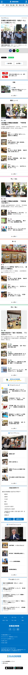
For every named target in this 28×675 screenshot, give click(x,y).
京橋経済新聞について (6, 634)
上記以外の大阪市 (8, 506)
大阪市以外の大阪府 (9, 509)
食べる (7, 5)
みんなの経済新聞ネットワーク (14, 656)
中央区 (6, 499)
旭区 (5, 501)
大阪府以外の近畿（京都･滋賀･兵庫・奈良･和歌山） (14, 512)
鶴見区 (6, 504)
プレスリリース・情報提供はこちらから (10, 636)
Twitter (14, 629)
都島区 (6, 494)
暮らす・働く (21, 5)
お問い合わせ (4, 640)
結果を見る (19, 519)
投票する (9, 519)
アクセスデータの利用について (8, 638)
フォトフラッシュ (5, 17)
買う (17, 5)
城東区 (6, 496)
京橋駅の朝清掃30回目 (5, 45)
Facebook (10, 629)
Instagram (17, 629)
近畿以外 (6, 515)
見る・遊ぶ (12, 5)
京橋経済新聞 (14, 2)
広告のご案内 (4, 642)
